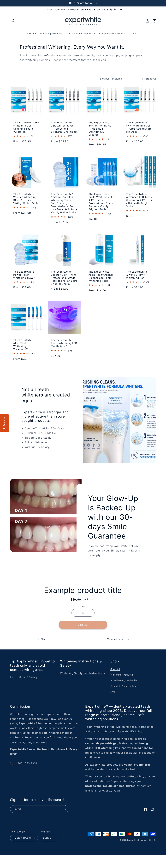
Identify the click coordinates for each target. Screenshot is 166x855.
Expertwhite (132, 840)
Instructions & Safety (24, 677)
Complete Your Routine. (123, 686)
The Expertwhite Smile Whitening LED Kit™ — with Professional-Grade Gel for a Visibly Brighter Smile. (102, 202)
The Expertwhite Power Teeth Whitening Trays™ (24, 274)
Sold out (83, 624)
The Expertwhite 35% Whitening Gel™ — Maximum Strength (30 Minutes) (101, 128)
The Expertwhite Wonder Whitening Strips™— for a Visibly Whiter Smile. (26, 199)
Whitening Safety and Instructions (82, 673)
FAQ (112, 691)
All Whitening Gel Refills (123, 680)
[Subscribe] (64, 809)
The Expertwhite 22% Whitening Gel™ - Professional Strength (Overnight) (64, 127)
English (47, 838)
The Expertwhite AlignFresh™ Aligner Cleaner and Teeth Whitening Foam (101, 276)
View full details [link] (116, 639)
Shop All (115, 669)
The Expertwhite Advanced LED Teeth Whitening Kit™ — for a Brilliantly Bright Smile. (139, 200)
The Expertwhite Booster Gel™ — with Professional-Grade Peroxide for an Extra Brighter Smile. (64, 278)
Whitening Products (121, 674)
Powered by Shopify (147, 840)
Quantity (83, 606)
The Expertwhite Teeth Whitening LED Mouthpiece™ (64, 343)
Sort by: (104, 78)
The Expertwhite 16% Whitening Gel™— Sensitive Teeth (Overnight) (26, 127)
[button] (13, 20)
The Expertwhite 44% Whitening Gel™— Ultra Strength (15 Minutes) (139, 127)
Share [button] (44, 639)
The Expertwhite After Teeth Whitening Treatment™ (23, 345)
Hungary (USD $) (22, 838)
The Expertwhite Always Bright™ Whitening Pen (136, 274)
